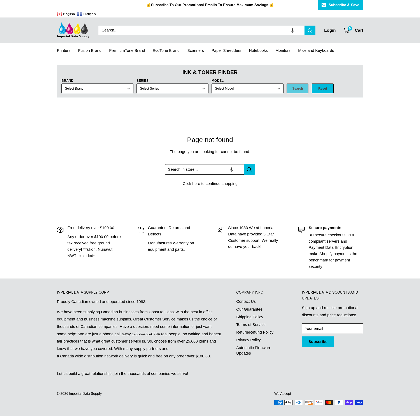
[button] (292, 30)
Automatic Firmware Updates (253, 350)
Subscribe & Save (344, 5)
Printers (63, 50)
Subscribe (317, 341)
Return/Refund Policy (254, 332)
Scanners (195, 50)
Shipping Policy (249, 317)
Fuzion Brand (90, 50)
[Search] (309, 30)
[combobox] (201, 30)
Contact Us (246, 301)
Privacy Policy (248, 340)
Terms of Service (251, 324)
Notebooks (258, 50)
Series (142, 80)
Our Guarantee (249, 309)
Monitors (282, 50)
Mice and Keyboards (316, 50)
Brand (67, 80)
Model (218, 80)
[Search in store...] (249, 169)
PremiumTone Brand (127, 50)
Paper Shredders (226, 50)
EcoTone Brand (166, 50)
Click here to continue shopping (210, 183)
